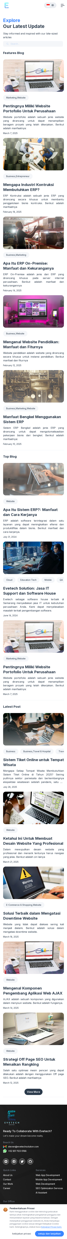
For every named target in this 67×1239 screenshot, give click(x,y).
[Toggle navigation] (62, 5)
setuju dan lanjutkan (49, 1233)
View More (33, 1091)
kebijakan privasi (21, 1233)
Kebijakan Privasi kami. (51, 1227)
